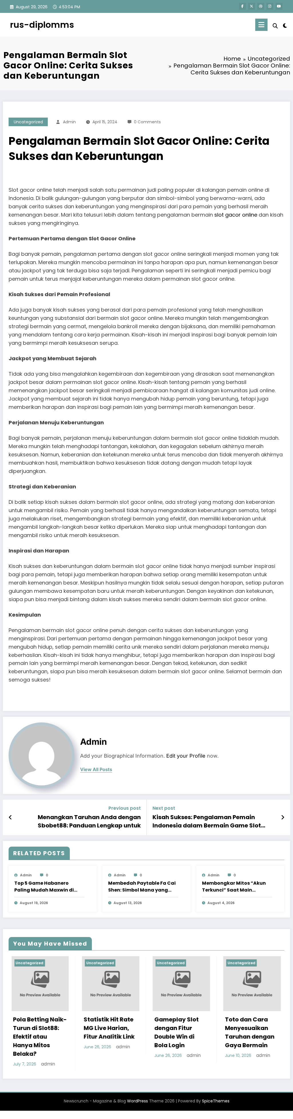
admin (69, 122)
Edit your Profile (185, 756)
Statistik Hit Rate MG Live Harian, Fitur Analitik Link (72, 1028)
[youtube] (279, 6)
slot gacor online (235, 214)
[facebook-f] (242, 6)
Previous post (124, 808)
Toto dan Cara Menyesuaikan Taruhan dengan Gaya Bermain (213, 1032)
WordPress (137, 1108)
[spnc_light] (285, 24)
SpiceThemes (215, 1108)
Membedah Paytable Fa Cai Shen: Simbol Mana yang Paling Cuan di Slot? (142, 887)
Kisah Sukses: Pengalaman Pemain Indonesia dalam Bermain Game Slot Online (207, 821)
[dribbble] (260, 6)
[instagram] (269, 6)
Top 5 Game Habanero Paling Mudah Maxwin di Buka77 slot (44, 887)
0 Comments (147, 122)
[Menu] (261, 25)
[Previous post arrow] (10, 817)
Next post (164, 808)
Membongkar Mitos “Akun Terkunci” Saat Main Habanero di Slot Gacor (234, 887)
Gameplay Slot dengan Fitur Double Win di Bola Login (140, 1032)
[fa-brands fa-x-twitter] (251, 6)
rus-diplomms (42, 25)
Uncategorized (28, 122)
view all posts (96, 769)
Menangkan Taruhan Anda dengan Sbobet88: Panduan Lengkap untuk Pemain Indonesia (89, 821)
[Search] (275, 26)
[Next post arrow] (282, 817)
